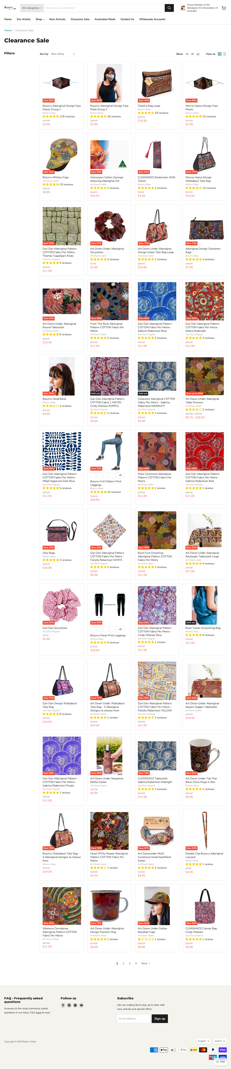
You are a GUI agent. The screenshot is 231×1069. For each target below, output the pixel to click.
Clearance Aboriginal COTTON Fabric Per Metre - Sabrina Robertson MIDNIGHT (156, 402)
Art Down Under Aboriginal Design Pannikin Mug (107, 930)
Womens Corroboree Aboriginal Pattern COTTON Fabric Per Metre (60, 932)
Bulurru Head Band (54, 399)
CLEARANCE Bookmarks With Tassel (156, 179)
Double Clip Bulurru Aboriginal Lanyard (204, 855)
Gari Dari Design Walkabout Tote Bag (60, 705)
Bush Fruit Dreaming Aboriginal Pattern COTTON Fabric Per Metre (155, 556)
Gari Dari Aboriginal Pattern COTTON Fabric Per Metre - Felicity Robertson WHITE (107, 556)
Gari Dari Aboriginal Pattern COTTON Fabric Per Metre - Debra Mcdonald (203, 327)
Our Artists (24, 19)
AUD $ (218, 1041)
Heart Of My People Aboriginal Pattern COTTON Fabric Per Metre (109, 857)
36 (192, 54)
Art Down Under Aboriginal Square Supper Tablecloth (202, 705)
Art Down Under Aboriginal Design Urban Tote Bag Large (156, 250)
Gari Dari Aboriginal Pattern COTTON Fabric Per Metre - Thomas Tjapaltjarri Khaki (60, 252)
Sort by (44, 54)
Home (8, 19)
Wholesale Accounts (152, 19)
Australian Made (105, 19)
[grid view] (219, 54)
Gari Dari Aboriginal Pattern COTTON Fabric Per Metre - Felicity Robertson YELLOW (155, 707)
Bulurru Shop (49, 112)
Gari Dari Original (51, 259)
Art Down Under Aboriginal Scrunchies (107, 250)
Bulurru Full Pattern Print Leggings (105, 483)
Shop (39, 19)
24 (187, 54)
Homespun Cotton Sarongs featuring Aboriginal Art (106, 179)
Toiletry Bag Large (149, 106)
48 (198, 54)
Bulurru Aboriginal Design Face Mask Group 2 (109, 107)
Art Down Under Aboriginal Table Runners (202, 400)
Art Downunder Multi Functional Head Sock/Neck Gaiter (154, 857)
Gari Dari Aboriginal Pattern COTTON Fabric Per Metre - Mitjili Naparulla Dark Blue (60, 477)
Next (144, 963)
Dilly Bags (49, 553)
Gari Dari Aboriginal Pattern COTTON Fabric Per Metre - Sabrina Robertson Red (203, 477)
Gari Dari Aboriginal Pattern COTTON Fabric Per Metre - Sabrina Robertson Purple (60, 782)
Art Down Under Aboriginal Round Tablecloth (59, 325)
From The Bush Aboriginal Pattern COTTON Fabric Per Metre (107, 327)
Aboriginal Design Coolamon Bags (203, 250)
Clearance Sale (80, 19)
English (202, 1041)
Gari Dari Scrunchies (55, 628)
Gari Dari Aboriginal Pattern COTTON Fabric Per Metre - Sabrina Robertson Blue (155, 327)
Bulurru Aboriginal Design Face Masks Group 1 (62, 107)
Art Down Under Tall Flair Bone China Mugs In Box (201, 780)
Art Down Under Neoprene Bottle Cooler (106, 780)
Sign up (159, 1019)
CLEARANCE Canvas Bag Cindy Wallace (201, 930)
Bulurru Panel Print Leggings (108, 635)
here (38, 1012)
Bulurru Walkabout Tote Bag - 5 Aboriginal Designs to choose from (62, 857)
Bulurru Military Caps (56, 177)
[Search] (169, 8)
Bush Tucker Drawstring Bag (203, 628)
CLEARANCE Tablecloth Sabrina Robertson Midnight (155, 780)
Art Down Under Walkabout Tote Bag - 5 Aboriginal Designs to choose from (107, 707)
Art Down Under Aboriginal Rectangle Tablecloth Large (202, 554)
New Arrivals (57, 19)
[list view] (224, 54)
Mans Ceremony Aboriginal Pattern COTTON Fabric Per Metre (154, 477)
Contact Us (127, 19)
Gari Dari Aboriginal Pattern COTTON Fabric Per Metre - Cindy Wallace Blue (155, 631)
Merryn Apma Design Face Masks (202, 107)
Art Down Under (51, 180)
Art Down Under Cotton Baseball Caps (152, 930)
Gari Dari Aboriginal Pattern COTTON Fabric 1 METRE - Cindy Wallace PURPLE (107, 402)
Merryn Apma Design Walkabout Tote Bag (199, 179)
